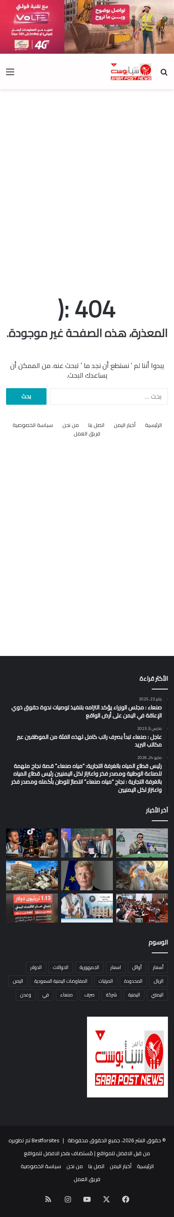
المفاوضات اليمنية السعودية (60, 981)
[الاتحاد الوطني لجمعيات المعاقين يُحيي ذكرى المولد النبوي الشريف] (142, 843)
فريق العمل (87, 433)
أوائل (137, 967)
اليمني (157, 994)
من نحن (70, 425)
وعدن (25, 994)
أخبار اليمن (125, 425)
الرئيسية (153, 425)
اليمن (18, 981)
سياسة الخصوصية (33, 425)
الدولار (36, 967)
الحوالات (60, 967)
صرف (89, 994)
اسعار (115, 967)
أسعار (158, 967)
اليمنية (134, 994)
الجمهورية (89, 967)
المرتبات (106, 981)
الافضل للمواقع (41, 1153)
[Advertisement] (87, 184)
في (45, 994)
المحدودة (133, 981)
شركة (111, 994)
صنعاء (66, 994)
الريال (158, 981)
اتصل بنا (96, 425)
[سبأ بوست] (130, 71)
